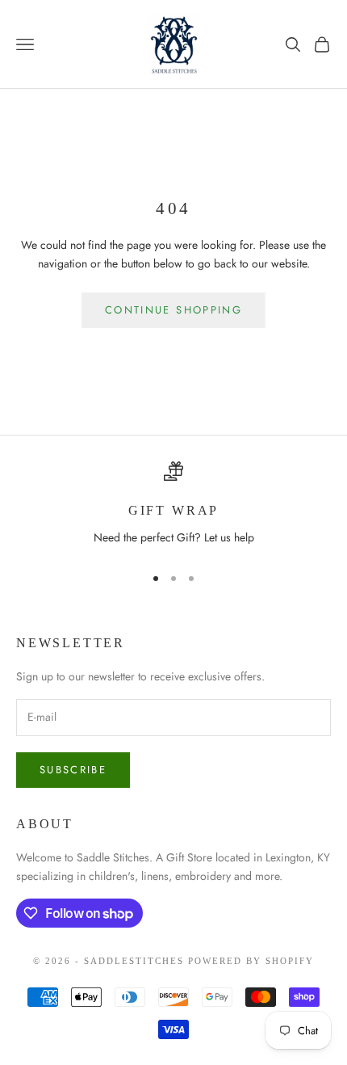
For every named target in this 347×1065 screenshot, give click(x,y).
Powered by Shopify (251, 961)
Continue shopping (173, 310)
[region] (173, 505)
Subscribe (73, 769)
